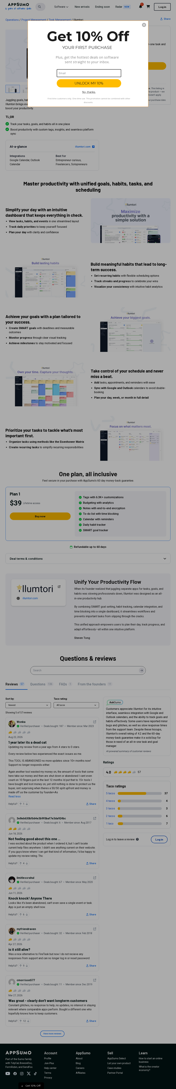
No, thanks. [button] (89, 92)
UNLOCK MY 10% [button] (89, 83)
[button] (144, 25)
